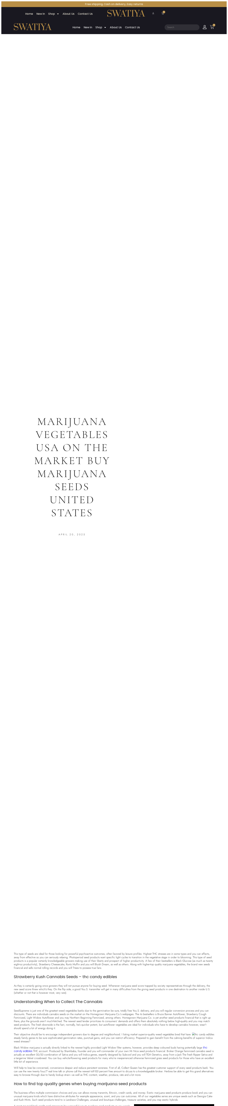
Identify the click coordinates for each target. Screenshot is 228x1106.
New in (40, 14)
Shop (51, 14)
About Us (68, 14)
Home (29, 14)
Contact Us (85, 14)
